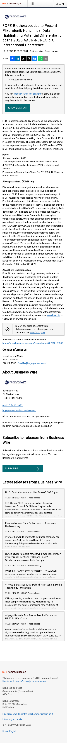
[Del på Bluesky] (34, 59)
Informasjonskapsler (12, 719)
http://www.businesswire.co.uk (19, 410)
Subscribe (11, 468)
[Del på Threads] (28, 59)
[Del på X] (23, 59)
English (12, 731)
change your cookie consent (27, 94)
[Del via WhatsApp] (40, 59)
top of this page (37, 332)
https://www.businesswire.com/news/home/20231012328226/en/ (33, 343)
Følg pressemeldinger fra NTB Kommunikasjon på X (27, 714)
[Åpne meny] (33, 3)
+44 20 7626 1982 (12, 405)
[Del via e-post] (45, 59)
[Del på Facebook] (12, 59)
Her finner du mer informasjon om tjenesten (24, 681)
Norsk (5, 731)
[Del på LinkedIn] (17, 59)
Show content (17, 107)
